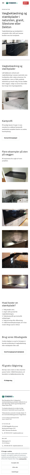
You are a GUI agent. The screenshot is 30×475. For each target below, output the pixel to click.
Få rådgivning (8, 380)
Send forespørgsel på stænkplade (14, 352)
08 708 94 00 (7, 433)
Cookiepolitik (22, 459)
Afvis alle (15, 467)
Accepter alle (15, 462)
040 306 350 (7, 445)
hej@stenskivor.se (18, 433)
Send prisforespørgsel (10, 138)
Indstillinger (15, 472)
